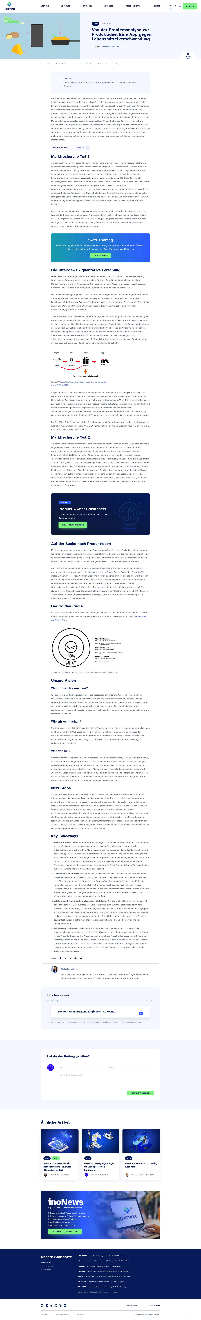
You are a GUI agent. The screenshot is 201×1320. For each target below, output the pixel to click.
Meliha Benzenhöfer (110, 46)
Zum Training (100, 256)
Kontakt (190, 6)
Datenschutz (80, 1314)
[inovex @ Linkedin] (47, 1305)
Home (43, 64)
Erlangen (82, 1287)
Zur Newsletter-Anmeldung (65, 1231)
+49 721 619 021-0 (47, 1266)
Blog (50, 64)
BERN (80, 1292)
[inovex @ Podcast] (60, 1305)
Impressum (44, 1314)
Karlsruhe (82, 1256)
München (81, 1266)
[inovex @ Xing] (51, 1305)
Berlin (80, 1276)
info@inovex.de (46, 1269)
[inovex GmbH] (9, 6)
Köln (80, 1261)
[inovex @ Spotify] (65, 1305)
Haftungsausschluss (62, 1314)
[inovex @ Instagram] (56, 1305)
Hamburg (81, 1271)
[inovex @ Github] (42, 1305)
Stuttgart (82, 1282)
